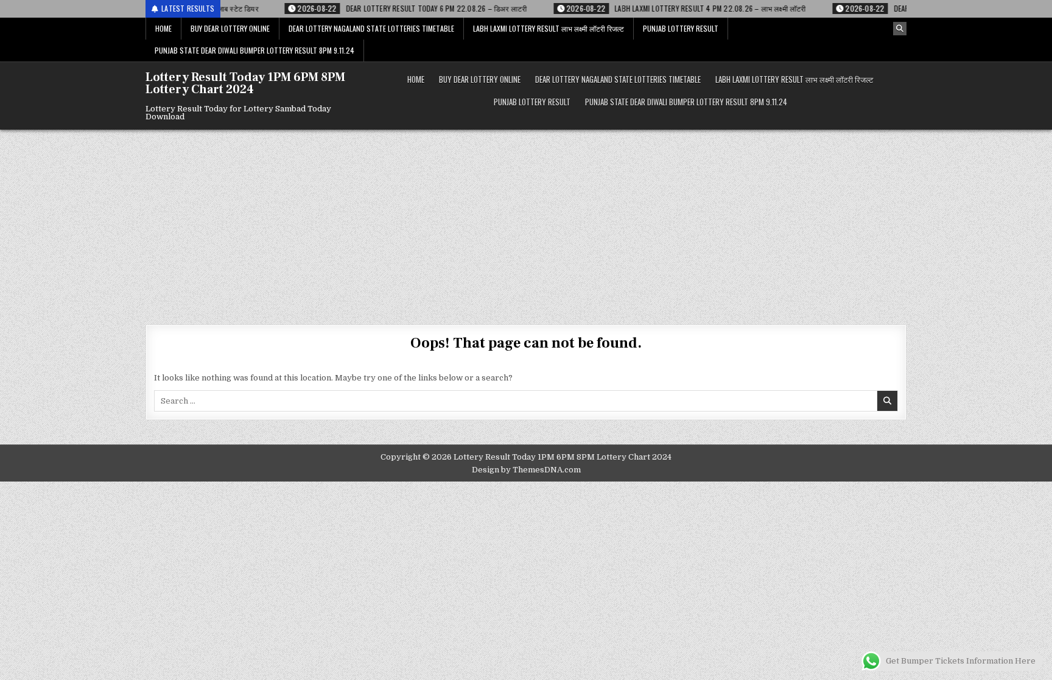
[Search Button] (899, 28)
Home (163, 28)
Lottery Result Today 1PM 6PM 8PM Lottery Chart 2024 (245, 83)
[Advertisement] (526, 221)
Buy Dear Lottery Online (230, 28)
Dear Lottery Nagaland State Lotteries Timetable (371, 28)
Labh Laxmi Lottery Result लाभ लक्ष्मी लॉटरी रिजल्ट (548, 28)
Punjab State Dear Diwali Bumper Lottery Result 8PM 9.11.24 (254, 50)
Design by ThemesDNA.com (526, 469)
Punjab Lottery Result (680, 28)
